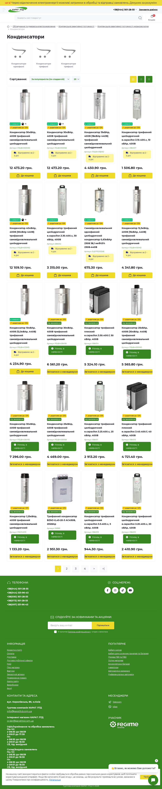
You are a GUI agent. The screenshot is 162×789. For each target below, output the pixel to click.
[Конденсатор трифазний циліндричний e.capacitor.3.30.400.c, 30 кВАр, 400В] (62, 200)
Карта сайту (13, 681)
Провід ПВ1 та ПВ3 (117, 657)
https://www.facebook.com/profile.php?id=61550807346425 (107, 590)
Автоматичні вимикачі (119, 671)
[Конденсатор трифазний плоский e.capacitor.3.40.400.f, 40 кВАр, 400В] (137, 396)
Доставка (11, 657)
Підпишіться (103, 625)
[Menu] (4, 9)
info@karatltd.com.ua (19, 711)
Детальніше (55, 780)
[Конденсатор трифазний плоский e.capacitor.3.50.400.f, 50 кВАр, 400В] (99, 300)
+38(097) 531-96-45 (17, 604)
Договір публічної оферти (20, 660)
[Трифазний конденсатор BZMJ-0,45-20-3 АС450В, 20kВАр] (62, 488)
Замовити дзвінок (148, 9)
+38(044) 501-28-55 (17, 588)
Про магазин (13, 667)
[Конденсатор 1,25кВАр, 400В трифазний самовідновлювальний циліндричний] (25, 488)
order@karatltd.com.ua (20, 721)
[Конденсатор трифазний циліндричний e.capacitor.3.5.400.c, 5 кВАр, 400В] (99, 488)
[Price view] (149, 79)
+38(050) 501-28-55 (17, 596)
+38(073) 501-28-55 (17, 600)
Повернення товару (17, 678)
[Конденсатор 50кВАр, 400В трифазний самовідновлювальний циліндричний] (25, 104)
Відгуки (11, 671)
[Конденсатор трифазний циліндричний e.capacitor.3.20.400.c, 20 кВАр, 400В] (137, 488)
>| (103, 568)
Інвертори (113, 667)
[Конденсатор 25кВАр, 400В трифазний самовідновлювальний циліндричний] (62, 396)
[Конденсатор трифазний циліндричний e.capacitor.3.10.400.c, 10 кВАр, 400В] (137, 104)
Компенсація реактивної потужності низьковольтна (123, 26)
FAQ (9, 664)
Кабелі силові (115, 650)
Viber (115, 706)
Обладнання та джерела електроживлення (34, 26)
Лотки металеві (115, 660)
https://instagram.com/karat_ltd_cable (115, 590)
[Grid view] (133, 79)
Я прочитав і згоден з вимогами (83, 632)
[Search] (140, 18)
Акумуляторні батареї (119, 664)
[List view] (141, 79)
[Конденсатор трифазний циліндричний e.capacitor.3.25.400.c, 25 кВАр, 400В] (99, 396)
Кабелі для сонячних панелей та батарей (128, 653)
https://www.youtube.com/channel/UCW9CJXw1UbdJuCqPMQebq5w (130, 590)
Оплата (10, 653)
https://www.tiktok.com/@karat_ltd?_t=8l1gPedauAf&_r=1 (123, 590)
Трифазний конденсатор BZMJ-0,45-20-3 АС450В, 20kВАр (62, 520)
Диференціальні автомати (121, 674)
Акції (9, 688)
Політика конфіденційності (79, 632)
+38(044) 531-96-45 (17, 592)
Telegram (117, 702)
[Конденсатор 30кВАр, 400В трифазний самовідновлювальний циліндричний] (62, 300)
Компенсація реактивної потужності (76, 26)
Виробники (12, 685)
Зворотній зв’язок (16, 674)
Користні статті (14, 650)
